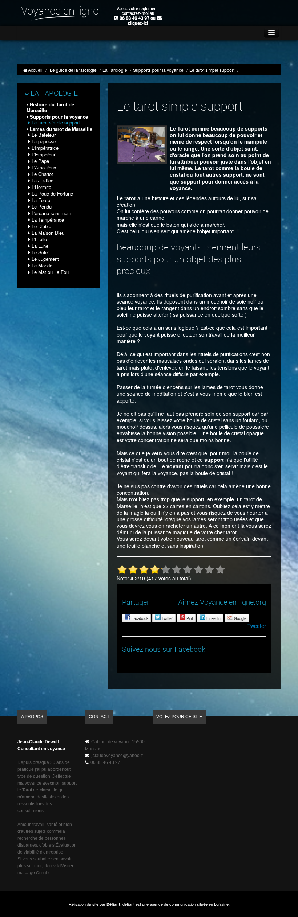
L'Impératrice (44, 147)
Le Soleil (40, 252)
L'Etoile (38, 239)
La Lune (39, 245)
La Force (40, 200)
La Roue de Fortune (51, 193)
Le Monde (41, 265)
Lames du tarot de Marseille (60, 129)
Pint (189, 618)
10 (220, 569)
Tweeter (256, 625)
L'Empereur (42, 154)
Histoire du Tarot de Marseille (50, 107)
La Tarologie (53, 94)
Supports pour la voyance (58, 116)
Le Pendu (41, 206)
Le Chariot (41, 173)
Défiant (113, 904)
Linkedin (213, 618)
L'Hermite (40, 187)
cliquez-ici (138, 23)
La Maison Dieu (47, 232)
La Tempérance (47, 219)
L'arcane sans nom (50, 213)
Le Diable (40, 226)
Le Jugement (44, 258)
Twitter (167, 618)
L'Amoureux (43, 167)
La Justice (41, 180)
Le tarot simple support (55, 122)
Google (239, 618)
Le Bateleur (43, 134)
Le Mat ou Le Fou (49, 271)
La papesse (43, 141)
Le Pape (39, 160)
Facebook (139, 618)
